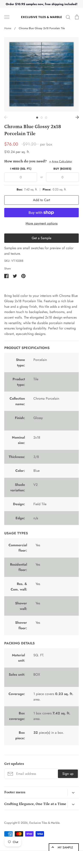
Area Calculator (60, 161)
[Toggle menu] (6, 17)
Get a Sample (41, 238)
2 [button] (42, 118)
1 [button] (37, 118)
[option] (41, 74)
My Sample (65, 847)
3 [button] (46, 118)
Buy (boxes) (62, 169)
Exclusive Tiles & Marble (44, 823)
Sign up (67, 773)
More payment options (41, 223)
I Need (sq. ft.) (20, 169)
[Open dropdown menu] (73, 792)
